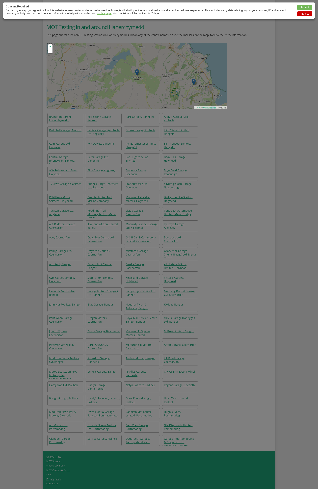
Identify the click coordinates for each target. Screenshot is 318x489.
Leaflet (197, 107)
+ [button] (50, 46)
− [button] (50, 51)
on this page (104, 13)
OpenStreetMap (209, 107)
